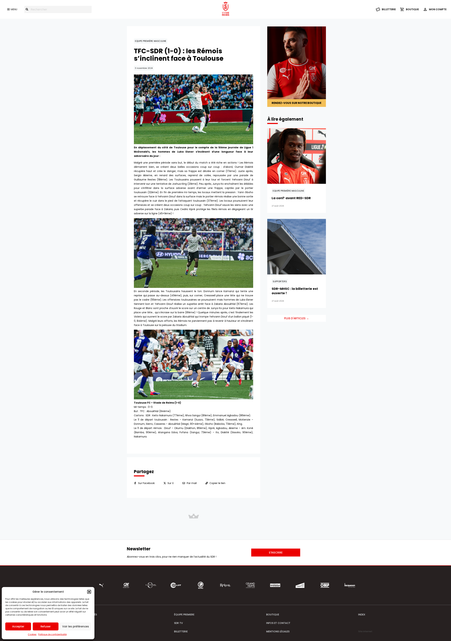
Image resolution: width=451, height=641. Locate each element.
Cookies (32, 634)
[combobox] (58, 9)
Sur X (171, 483)
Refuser (46, 626)
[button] (89, 592)
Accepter (18, 626)
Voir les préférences (75, 626)
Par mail (192, 483)
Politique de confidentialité (52, 634)
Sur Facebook (146, 483)
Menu (14, 9)
